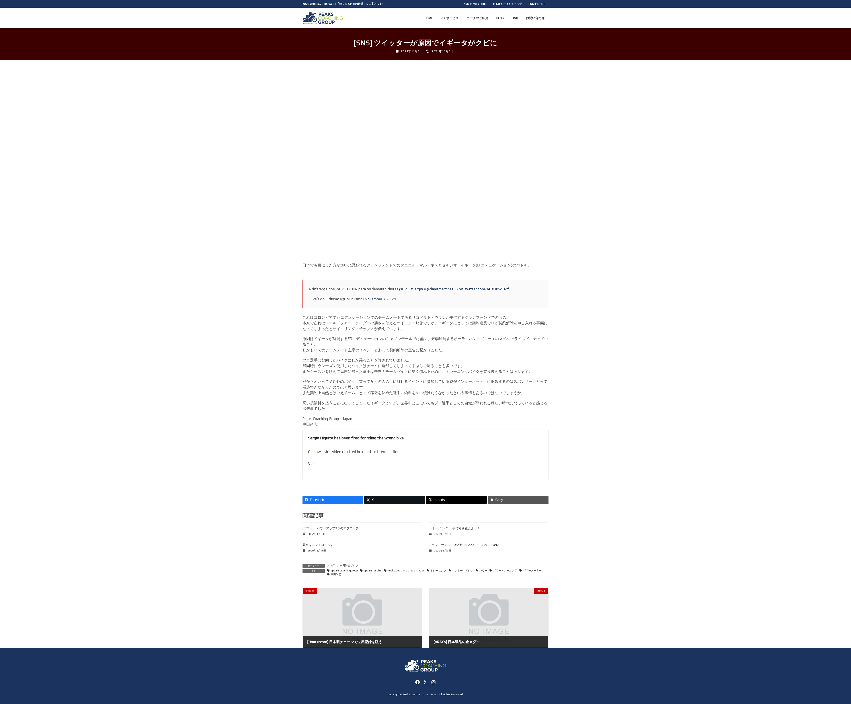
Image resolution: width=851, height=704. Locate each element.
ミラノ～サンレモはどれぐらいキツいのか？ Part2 (464, 545)
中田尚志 (336, 574)
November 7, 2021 (380, 299)
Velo (312, 463)
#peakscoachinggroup (344, 570)
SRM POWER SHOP (475, 4)
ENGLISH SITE (537, 4)
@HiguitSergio (411, 289)
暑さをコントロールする (320, 545)
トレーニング (438, 570)
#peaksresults (373, 570)
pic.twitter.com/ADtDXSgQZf (484, 289)
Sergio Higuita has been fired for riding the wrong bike (356, 438)
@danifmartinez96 (442, 289)
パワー (483, 570)
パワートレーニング (505, 570)
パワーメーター (532, 570)
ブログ (331, 565)
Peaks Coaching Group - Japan (406, 570)
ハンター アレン (462, 570)
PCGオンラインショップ (507, 4)
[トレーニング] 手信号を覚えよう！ (454, 528)
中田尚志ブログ (349, 565)
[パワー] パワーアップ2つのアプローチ (331, 528)
